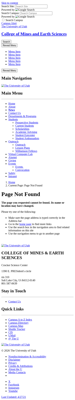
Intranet (12, 176)
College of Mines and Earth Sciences (34, 34)
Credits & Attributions (20, 366)
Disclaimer (14, 359)
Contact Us (14, 113)
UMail (12, 335)
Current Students (24, 125)
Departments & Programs (22, 116)
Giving (12, 160)
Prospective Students (26, 122)
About (11, 106)
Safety (11, 173)
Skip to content (9, 2)
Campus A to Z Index (20, 319)
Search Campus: (10, 13)
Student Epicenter (25, 135)
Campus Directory (18, 322)
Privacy (12, 362)
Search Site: (7, 6)
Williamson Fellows (26, 150)
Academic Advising (26, 132)
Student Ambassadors (27, 138)
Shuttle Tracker (16, 329)
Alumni (12, 157)
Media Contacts (17, 372)
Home (11, 103)
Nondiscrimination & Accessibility (27, 356)
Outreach (13, 141)
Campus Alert (9, 23)
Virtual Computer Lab (20, 154)
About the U (15, 369)
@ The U (13, 338)
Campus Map (15, 325)
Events (12, 163)
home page (25, 224)
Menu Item (14, 51)
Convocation (22, 169)
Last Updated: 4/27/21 (13, 396)
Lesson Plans (22, 147)
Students (13, 119)
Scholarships (22, 128)
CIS (10, 332)
